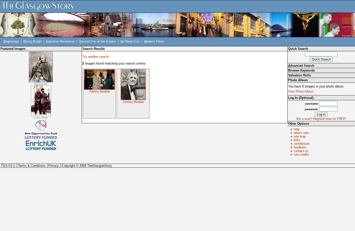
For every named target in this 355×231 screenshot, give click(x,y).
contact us (301, 151)
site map (300, 136)
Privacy (53, 165)
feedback (300, 147)
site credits (301, 154)
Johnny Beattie (99, 91)
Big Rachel (41, 83)
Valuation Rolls (299, 75)
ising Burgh (32, 41)
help (296, 129)
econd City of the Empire (97, 41)
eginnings (11, 41)
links (297, 140)
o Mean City (130, 41)
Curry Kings (41, 117)
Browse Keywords (301, 70)
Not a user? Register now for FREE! (321, 119)
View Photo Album (301, 91)
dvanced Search (301, 65)
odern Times (154, 41)
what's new (301, 133)
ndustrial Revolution (60, 41)
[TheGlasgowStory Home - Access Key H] (40, 6)
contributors (302, 143)
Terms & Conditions (31, 165)
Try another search (95, 56)
